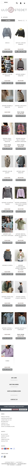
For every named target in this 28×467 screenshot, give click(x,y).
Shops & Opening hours (8, 426)
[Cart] (25, 3)
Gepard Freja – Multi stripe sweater (7, 140)
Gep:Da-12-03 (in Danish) (7, 75)
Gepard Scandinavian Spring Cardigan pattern (20, 268)
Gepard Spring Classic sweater (20, 297)
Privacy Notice (5, 416)
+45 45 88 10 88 (22, 463)
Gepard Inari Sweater (21, 172)
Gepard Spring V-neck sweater (7, 328)
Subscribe (15, 409)
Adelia (7, 42)
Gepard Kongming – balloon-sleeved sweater (21, 204)
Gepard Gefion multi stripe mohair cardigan (20, 140)
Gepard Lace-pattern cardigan (7, 234)
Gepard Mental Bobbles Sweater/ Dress (20, 235)
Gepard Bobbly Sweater (20, 75)
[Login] (21, 3)
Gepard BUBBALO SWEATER (7, 106)
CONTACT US (4, 423)
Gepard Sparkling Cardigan (7, 297)
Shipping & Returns (6, 418)
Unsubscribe (23, 409)
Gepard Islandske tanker (7, 203)
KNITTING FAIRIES (5, 425)
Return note (4, 421)
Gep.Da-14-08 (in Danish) (21, 43)
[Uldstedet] (14, 9)
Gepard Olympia (7, 265)
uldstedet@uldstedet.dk (8, 463)
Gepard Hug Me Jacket (7, 172)
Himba (7, 361)
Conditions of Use (6, 420)
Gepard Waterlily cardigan (20, 328)
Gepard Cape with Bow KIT (20, 106)
